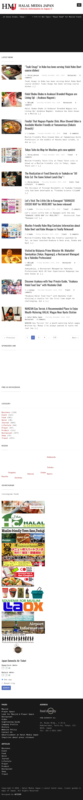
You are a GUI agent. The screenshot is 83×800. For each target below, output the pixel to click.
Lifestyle (29, 184)
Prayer (5, 428)
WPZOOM (18, 794)
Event (71, 182)
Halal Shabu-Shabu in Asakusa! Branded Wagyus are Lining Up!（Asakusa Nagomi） (51, 96)
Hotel (4, 420)
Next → (75, 338)
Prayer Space (8, 712)
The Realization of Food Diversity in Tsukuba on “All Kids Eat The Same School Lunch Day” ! (51, 175)
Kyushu (5, 476)
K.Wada (30, 209)
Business (6, 412)
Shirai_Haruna (33, 75)
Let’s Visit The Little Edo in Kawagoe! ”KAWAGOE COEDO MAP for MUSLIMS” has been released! (50, 202)
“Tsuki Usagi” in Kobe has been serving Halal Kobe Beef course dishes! (53, 68)
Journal (5, 423)
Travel (70, 155)
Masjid (5, 709)
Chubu (43, 473)
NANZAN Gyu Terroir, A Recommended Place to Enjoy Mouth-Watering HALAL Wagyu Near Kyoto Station (51, 310)
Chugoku (12, 473)
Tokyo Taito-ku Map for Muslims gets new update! (50, 150)
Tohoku (50, 467)
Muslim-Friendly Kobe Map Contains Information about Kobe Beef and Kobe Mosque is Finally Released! (52, 227)
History (5, 727)
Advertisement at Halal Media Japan (20, 735)
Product (5, 430)
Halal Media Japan (34, 317)
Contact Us (7, 732)
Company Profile (10, 724)
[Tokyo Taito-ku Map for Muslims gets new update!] (12, 155)
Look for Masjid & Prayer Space (18, 714)
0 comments (74, 133)
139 (54, 337)
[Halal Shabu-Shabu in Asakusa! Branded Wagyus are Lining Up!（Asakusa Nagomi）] (12, 99)
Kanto (49, 474)
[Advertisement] (41, 34)
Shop (4, 436)
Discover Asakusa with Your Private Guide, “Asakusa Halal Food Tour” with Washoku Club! (51, 283)
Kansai (31, 474)
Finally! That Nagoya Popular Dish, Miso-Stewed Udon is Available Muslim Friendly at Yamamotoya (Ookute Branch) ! (53, 125)
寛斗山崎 (30, 102)
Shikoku (18, 478)
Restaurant (72, 75)
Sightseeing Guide (11, 722)
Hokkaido (51, 457)
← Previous (9, 338)
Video (4, 719)
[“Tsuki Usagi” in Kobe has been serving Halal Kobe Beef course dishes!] (12, 72)
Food (65, 133)
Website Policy (9, 730)
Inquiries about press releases (18, 737)
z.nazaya (30, 133)
